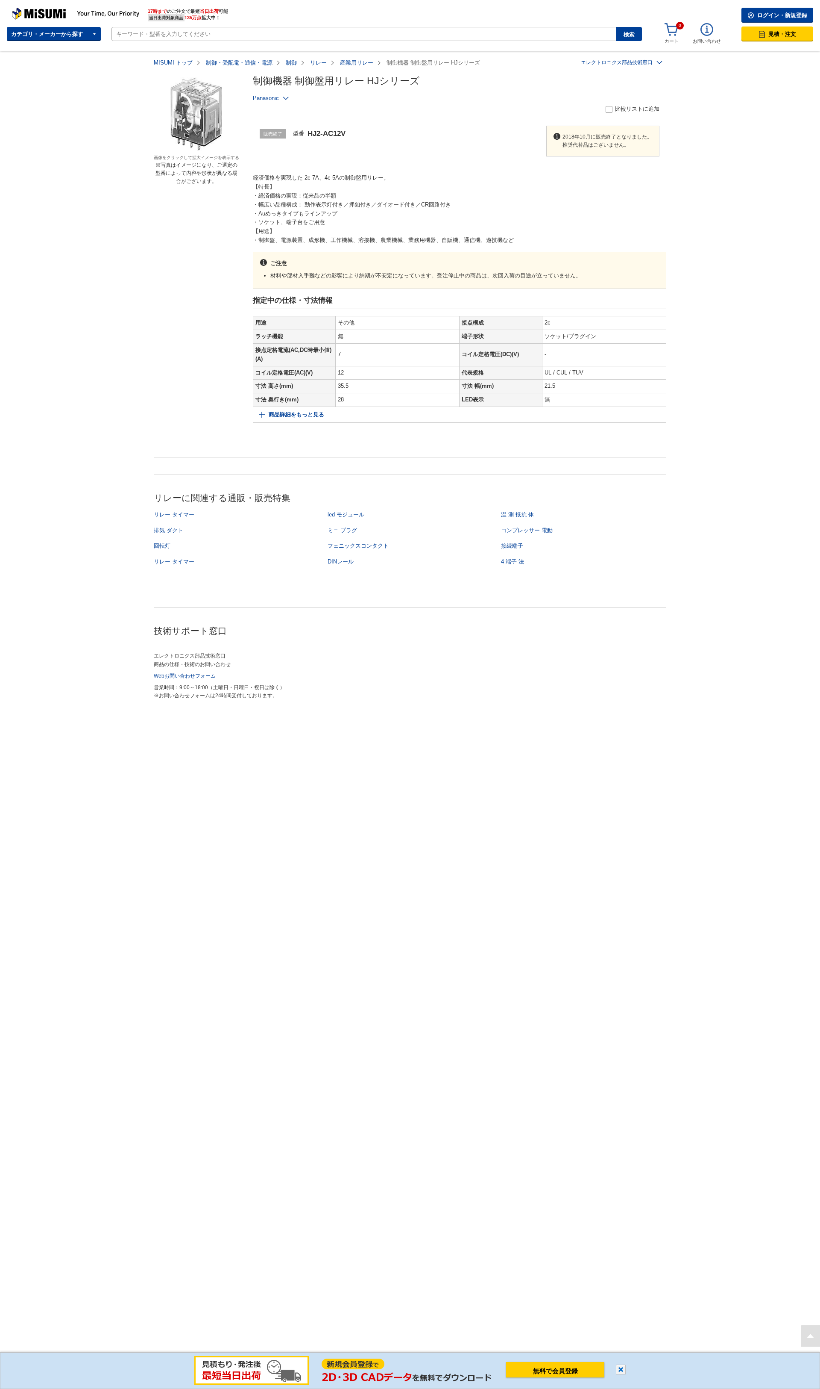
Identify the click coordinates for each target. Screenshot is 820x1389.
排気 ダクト (168, 530)
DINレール (341, 561)
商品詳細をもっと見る (296, 414)
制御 (291, 62)
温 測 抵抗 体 (517, 514)
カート (672, 41)
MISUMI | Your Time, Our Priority (49, 11)
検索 (629, 34)
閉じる (621, 1369)
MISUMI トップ (173, 62)
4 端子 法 (512, 561)
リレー (318, 62)
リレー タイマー (174, 514)
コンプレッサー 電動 (527, 530)
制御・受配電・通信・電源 (239, 62)
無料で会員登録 (555, 1370)
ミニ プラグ (342, 530)
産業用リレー (356, 62)
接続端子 (512, 546)
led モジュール (346, 514)
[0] (671, 30)
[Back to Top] (810, 1336)
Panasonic (266, 98)
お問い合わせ (707, 41)
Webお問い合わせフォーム (185, 676)
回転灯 (162, 546)
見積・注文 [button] (782, 34)
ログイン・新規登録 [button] (782, 15)
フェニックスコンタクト (358, 546)
